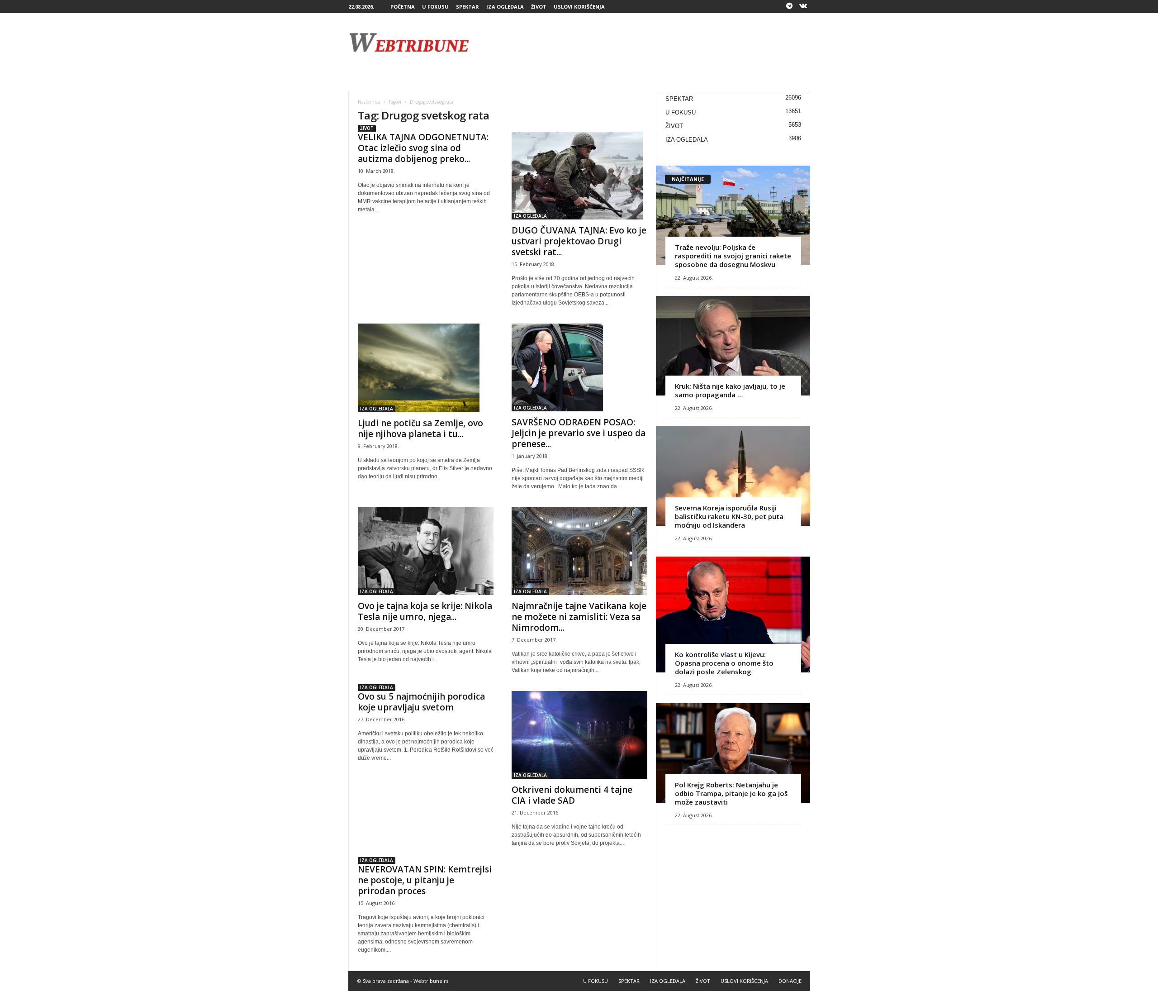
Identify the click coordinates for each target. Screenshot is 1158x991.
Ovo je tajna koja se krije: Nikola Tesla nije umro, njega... (425, 611)
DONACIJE (790, 980)
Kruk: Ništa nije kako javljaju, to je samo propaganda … (730, 390)
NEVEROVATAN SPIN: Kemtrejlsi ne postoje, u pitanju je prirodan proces (425, 880)
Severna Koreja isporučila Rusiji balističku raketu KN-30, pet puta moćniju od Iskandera (729, 516)
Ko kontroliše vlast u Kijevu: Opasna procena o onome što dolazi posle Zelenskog (724, 663)
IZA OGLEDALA (505, 6)
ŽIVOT (538, 6)
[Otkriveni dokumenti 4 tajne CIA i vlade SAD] (579, 735)
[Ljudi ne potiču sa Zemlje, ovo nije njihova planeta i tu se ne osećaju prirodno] (426, 368)
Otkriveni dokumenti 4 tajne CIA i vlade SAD (572, 795)
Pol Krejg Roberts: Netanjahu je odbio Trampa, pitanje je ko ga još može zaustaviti (731, 793)
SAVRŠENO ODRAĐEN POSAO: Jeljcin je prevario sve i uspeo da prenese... (578, 433)
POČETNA (402, 6)
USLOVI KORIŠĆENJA (579, 6)
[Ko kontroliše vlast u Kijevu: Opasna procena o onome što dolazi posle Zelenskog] (733, 614)
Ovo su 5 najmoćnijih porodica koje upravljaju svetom (421, 702)
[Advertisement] (645, 42)
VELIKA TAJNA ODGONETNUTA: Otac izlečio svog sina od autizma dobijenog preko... (423, 148)
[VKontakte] (803, 6)
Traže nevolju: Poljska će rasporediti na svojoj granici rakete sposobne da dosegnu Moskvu (733, 256)
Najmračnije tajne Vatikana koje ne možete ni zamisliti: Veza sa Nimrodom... (579, 617)
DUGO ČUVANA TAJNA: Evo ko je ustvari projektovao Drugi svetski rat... (579, 241)
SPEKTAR (467, 6)
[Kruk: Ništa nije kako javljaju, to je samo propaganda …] (733, 345)
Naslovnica (369, 102)
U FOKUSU (435, 6)
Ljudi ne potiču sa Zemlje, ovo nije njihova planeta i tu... (420, 428)
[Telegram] (789, 6)
